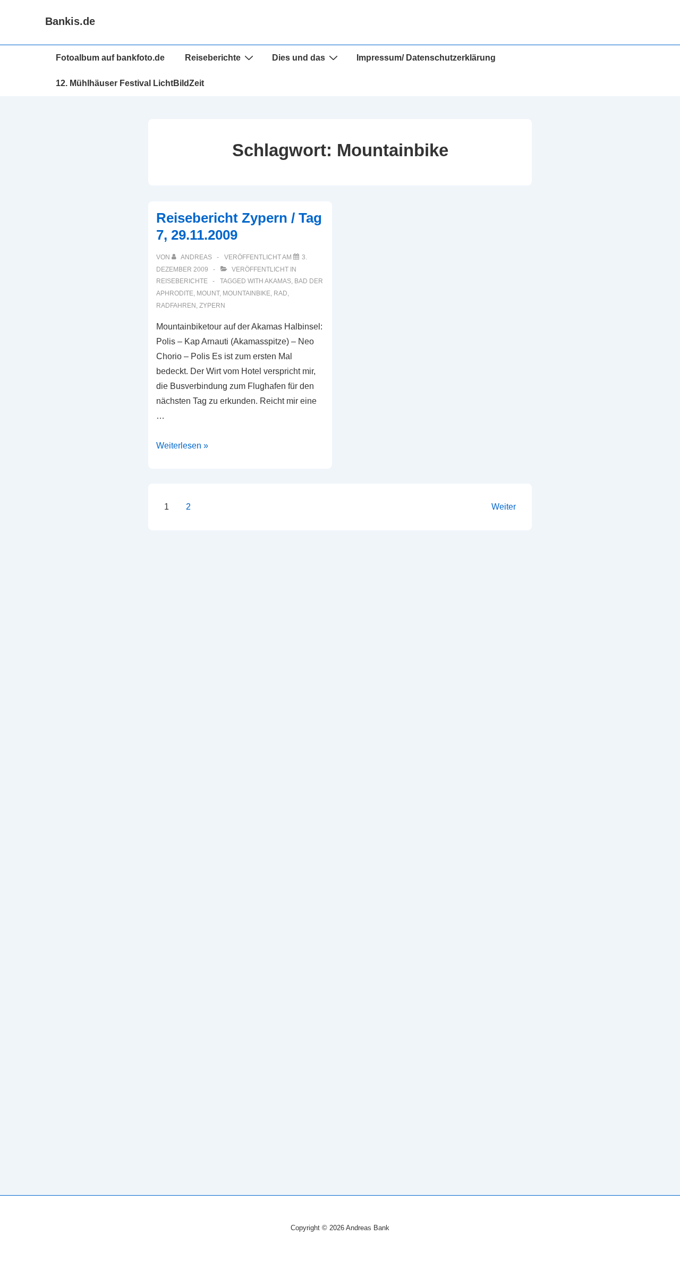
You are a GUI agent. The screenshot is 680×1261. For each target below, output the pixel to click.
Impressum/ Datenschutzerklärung (426, 57)
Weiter (503, 506)
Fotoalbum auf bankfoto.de (110, 57)
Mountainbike (246, 293)
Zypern (212, 305)
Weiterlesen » (182, 445)
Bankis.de (70, 21)
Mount (208, 293)
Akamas (278, 281)
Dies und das (298, 57)
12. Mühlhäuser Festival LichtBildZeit (130, 83)
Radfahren (176, 305)
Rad (280, 293)
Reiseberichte (182, 281)
